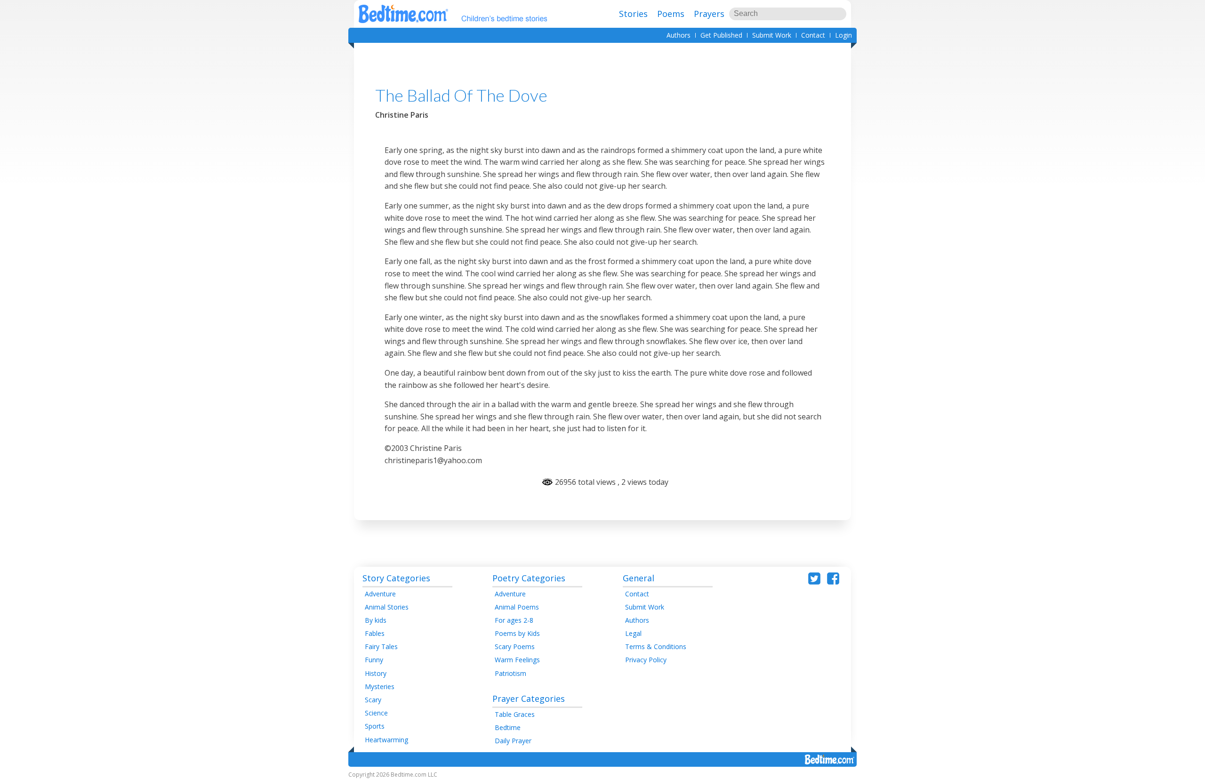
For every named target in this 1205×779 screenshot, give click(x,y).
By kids (375, 620)
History (375, 673)
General (638, 578)
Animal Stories (387, 606)
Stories (633, 13)
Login (843, 35)
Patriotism (510, 673)
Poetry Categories (528, 578)
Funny (374, 659)
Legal (633, 633)
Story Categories (396, 578)
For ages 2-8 (514, 620)
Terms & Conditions (655, 646)
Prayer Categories (528, 698)
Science (376, 712)
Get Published (721, 35)
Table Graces (515, 714)
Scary (373, 699)
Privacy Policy (646, 659)
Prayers (709, 13)
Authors (679, 35)
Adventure (380, 593)
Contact (813, 35)
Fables (375, 633)
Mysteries (379, 686)
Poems (670, 13)
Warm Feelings (517, 659)
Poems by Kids (517, 633)
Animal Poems (517, 606)
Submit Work (771, 35)
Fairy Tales (381, 646)
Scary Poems (515, 646)
